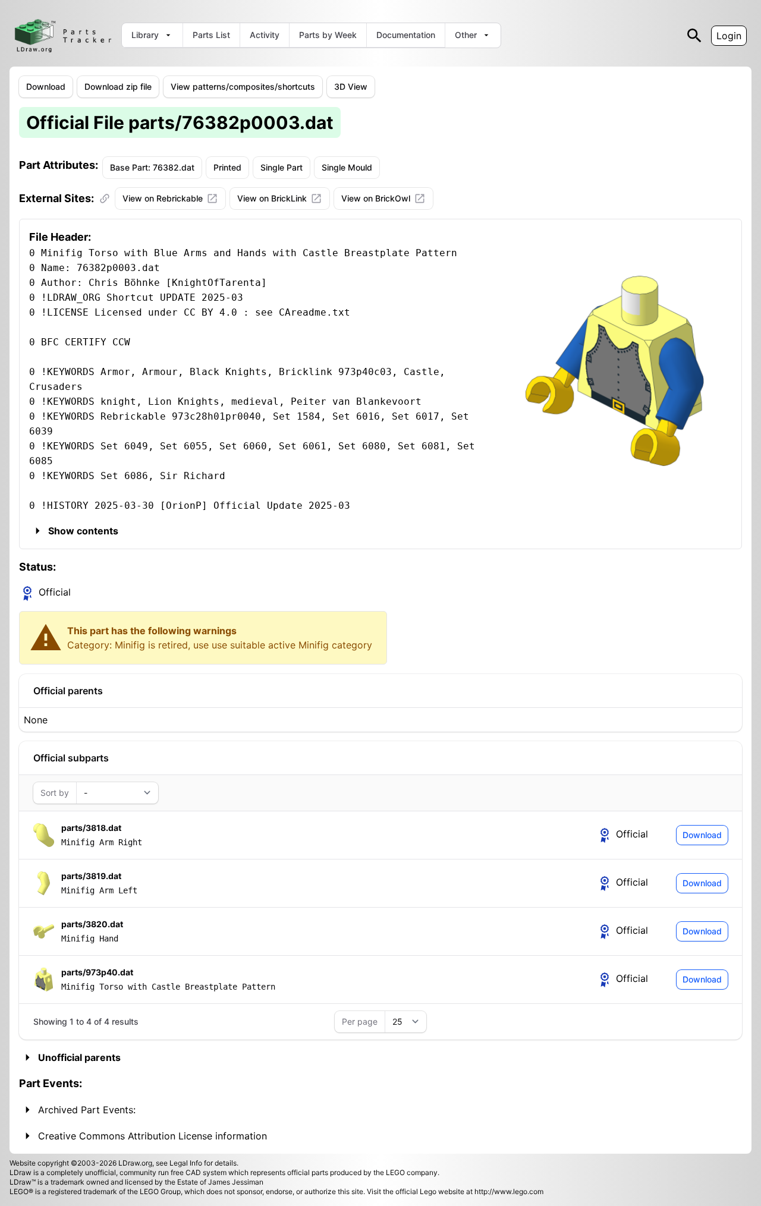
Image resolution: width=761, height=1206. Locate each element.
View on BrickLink (272, 198)
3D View (350, 86)
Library (145, 35)
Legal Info (185, 1162)
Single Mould (347, 167)
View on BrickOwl (375, 198)
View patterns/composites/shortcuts (243, 86)
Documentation (405, 35)
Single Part (281, 167)
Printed (227, 167)
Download (45, 86)
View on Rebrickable (162, 198)
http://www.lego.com (508, 1191)
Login (728, 36)
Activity (264, 35)
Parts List (211, 35)
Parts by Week (328, 35)
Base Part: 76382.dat (152, 167)
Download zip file (118, 86)
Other (466, 35)
